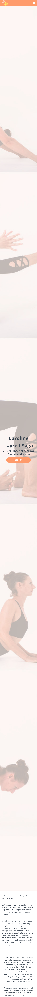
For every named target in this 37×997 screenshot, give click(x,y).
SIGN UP (18, 460)
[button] (34, 3)
